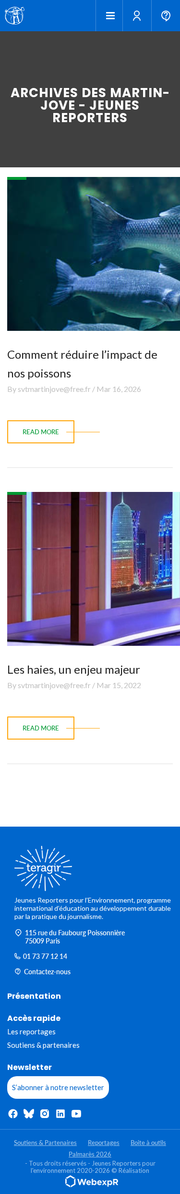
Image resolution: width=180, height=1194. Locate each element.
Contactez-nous (47, 972)
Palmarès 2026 (90, 1154)
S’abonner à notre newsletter (58, 1087)
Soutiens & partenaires (43, 1045)
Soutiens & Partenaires (45, 1142)
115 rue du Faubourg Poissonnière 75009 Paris (75, 937)
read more (41, 432)
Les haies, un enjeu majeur (73, 669)
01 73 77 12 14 (45, 956)
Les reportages (31, 1031)
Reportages (104, 1142)
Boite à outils (148, 1142)
